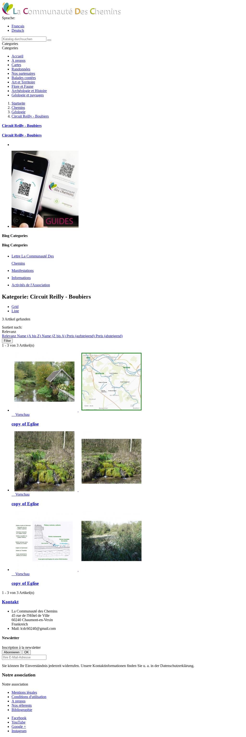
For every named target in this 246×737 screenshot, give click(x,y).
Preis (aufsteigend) (81, 336)
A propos (18, 60)
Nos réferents (22, 705)
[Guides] (45, 226)
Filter (7, 341)
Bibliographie (22, 710)
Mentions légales (24, 692)
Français (18, 26)
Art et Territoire (23, 82)
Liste (15, 311)
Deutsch (18, 30)
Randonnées (21, 69)
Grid (15, 307)
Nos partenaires (23, 73)
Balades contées (24, 78)
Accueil (17, 56)
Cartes (16, 65)
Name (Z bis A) (54, 336)
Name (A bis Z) (29, 336)
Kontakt (10, 601)
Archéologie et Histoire (29, 91)
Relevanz (9, 336)
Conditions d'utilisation (29, 697)
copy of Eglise (25, 423)
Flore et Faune (22, 86)
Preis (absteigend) (109, 336)
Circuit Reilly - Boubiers (22, 126)
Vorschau (21, 414)
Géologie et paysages (28, 95)
